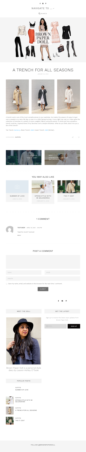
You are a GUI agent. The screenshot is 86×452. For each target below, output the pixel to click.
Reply (19, 235)
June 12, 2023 (17, 199)
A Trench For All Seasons (26, 410)
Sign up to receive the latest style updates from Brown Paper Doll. (62, 319)
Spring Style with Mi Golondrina (24, 401)
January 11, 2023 (69, 199)
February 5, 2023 (43, 201)
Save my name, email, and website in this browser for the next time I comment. (35, 283)
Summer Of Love (17, 196)
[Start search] (39, 13)
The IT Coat (69, 196)
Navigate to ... (42, 8)
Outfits (18, 137)
